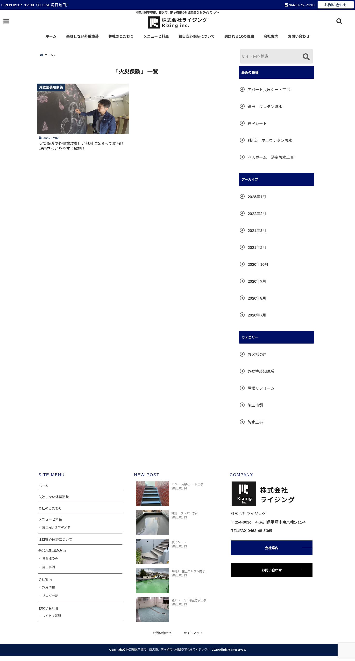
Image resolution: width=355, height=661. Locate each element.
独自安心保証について (196, 36)
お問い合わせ (335, 4)
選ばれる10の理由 (239, 36)
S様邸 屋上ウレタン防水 (270, 140)
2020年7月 (257, 315)
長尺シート (257, 123)
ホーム (51, 36)
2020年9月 (257, 281)
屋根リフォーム (261, 388)
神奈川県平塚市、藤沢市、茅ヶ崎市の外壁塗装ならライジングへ (168, 649)
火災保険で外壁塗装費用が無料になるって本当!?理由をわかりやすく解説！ (81, 146)
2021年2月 (257, 247)
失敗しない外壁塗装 (82, 36)
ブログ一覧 (50, 596)
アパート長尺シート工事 (269, 89)
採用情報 (48, 587)
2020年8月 (257, 298)
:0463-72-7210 (301, 4)
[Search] (306, 56)
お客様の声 (257, 354)
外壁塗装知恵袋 (261, 371)
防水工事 (255, 422)
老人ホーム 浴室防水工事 (271, 157)
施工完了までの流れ (56, 527)
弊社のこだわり (121, 36)
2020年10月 (258, 264)
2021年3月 (257, 230)
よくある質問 (51, 616)
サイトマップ (193, 633)
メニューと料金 (156, 36)
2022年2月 (257, 213)
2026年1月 (257, 196)
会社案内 (271, 36)
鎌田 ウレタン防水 (265, 106)
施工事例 (255, 405)
